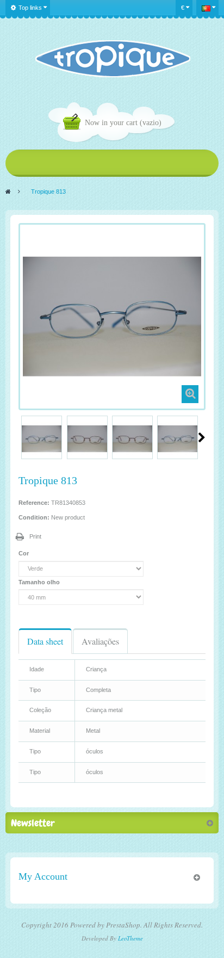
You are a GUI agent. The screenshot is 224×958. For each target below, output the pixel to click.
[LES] (112, 59)
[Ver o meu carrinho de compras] (74, 123)
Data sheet (45, 641)
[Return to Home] (8, 191)
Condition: (33, 517)
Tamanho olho (39, 582)
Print (35, 536)
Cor (24, 553)
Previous (22, 437)
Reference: (33, 502)
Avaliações (100, 641)
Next (202, 437)
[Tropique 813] (41, 439)
